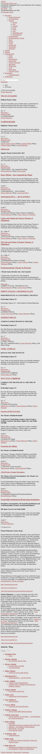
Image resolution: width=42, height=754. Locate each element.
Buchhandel (8, 73)
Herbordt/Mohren (6, 496)
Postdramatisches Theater (16, 38)
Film (14, 24)
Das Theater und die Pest (16, 691)
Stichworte (5, 149)
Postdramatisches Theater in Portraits (16, 268)
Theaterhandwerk (14, 735)
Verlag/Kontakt (9, 54)
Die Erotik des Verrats (15, 730)
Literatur (15, 26)
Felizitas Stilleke (6, 145)
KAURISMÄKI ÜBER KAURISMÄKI (21, 749)
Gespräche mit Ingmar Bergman (18, 706)
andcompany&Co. (23, 193)
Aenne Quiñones (22, 262)
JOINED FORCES (8, 317)
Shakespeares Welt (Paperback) (18, 696)
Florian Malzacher (6, 92)
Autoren (7, 50)
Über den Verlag (14, 71)
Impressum (12, 64)
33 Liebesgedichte (14, 667)
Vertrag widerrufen (14, 62)
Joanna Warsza (22, 287)
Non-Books (12, 47)
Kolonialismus (17, 35)
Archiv (11, 43)
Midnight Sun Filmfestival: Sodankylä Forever (23, 747)
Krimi (14, 28)
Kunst (14, 29)
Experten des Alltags (9, 446)
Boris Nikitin (22, 171)
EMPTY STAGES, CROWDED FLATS (17, 291)
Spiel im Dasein (13, 701)
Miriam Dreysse (6, 406)
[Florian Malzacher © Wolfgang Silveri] (7, 524)
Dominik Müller (26, 143)
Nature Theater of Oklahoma (26, 214)
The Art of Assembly (9, 96)
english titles (12, 45)
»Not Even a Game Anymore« (13, 472)
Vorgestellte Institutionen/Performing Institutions (20, 500)
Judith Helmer (5, 468)
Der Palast (12, 723)
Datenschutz (12, 66)
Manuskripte (12, 61)
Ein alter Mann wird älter (16, 666)
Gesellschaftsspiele (8, 122)
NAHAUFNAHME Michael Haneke (20, 711)
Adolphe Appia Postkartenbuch (18, 683)
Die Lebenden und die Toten (17, 661)
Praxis (10, 40)
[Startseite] (7, 12)
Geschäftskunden (14, 75)
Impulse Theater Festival (8, 143)
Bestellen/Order (5, 114)
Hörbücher (12, 48)
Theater (15, 22)
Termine (7, 52)
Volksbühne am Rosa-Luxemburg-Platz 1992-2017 (24, 725)
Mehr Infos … (5, 112)
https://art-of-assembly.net (9, 588)
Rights (11, 57)
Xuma (10, 656)
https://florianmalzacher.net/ (9, 584)
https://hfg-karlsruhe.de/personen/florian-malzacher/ (17, 591)
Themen (11, 21)
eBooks (11, 42)
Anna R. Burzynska (7, 314)
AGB (10, 68)
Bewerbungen (13, 59)
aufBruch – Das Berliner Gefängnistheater (22, 727)
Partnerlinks (12, 69)
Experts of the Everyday (10, 411)
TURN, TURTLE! (8, 349)
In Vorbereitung (13, 19)
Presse (11, 55)
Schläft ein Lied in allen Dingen (18, 673)
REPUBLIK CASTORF (16, 728)
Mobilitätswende (18, 33)
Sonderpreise (9, 76)
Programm (8, 15)
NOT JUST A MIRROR (10, 378)
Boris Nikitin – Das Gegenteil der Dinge (16, 175)
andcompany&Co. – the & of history (15, 197)
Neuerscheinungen (14, 17)
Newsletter (4, 8)
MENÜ (3, 1)
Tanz (14, 31)
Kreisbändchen (13, 36)
